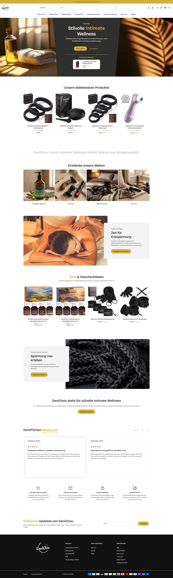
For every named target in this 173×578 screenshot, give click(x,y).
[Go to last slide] (143, 430)
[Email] (169, 8)
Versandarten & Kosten (71, 548)
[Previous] (72, 64)
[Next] (101, 64)
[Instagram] (161, 8)
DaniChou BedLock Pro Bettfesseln (135, 319)
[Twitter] (157, 8)
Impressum (120, 556)
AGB (118, 548)
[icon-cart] (153, 8)
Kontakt (93, 550)
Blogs (92, 553)
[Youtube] (165, 8)
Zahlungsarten (69, 550)
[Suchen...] (115, 7)
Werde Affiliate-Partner (72, 560)
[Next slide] (148, 430)
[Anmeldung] (149, 8)
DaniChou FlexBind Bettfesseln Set (103, 319)
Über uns (93, 548)
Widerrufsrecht (121, 560)
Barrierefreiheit (121, 550)
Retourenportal (69, 553)
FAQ (66, 556)
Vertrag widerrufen (122, 563)
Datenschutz (120, 553)
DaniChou (70, 574)
